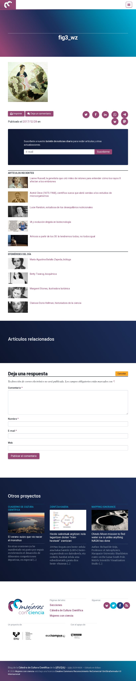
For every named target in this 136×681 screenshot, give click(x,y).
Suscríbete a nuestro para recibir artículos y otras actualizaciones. (63, 143)
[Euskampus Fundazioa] (55, 636)
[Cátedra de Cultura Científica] (23, 636)
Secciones (56, 605)
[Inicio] (8, 4)
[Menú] (129, 4)
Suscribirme (103, 151)
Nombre (13, 419)
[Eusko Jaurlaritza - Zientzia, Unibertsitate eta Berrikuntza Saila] (76, 636)
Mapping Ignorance (104, 507)
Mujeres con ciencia (61, 615)
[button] (86, 114)
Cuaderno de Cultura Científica (21, 508)
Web (10, 442)
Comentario (15, 387)
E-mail (12, 430)
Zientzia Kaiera (59, 507)
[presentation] (68, 182)
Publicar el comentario (24, 456)
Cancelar (122, 374)
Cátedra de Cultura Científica (66, 610)
